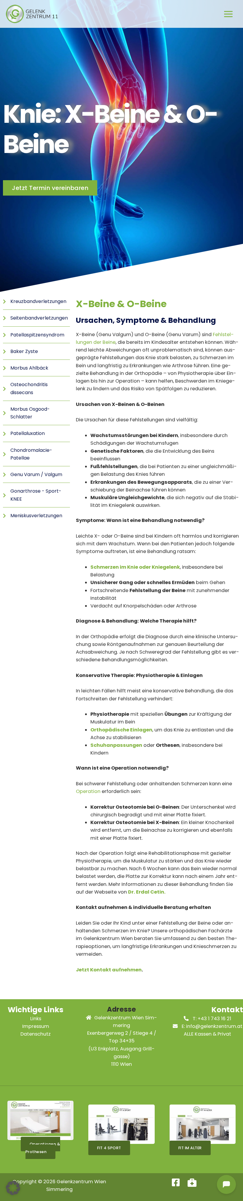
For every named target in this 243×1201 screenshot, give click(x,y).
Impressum (35, 1026)
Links (35, 1018)
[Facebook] (175, 1182)
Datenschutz (35, 1034)
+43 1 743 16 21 (214, 1018)
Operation (88, 791)
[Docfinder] (192, 1182)
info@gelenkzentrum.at (214, 1026)
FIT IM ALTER (190, 1147)
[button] (13, 1188)
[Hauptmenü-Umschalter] (228, 14)
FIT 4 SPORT (109, 1147)
